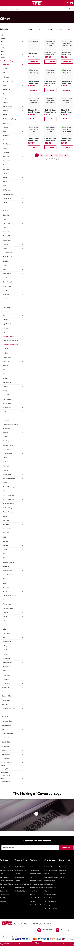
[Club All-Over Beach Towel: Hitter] (67, 74)
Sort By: (51, 30)
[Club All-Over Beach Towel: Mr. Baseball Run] (67, 45)
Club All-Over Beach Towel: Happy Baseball (50, 111)
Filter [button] (37, 943)
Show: (30, 29)
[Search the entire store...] (69, 9)
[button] (34, 62)
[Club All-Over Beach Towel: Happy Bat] (34, 103)
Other (49, 14)
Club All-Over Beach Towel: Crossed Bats (66, 140)
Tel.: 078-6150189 (48, 930)
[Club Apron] (34, 45)
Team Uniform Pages (8, 14)
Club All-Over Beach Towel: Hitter (66, 82)
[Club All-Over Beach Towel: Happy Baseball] (50, 103)
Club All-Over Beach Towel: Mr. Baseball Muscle (34, 82)
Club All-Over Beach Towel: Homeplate (50, 82)
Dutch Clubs (19, 14)
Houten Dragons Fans (40, 14)
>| (65, 155)
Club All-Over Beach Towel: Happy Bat (34, 111)
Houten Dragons (28, 14)
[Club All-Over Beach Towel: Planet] (50, 45)
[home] (0, 14)
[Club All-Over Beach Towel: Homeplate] (50, 74)
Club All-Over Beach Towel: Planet (50, 54)
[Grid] (29, 34)
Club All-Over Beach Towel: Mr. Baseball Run (66, 54)
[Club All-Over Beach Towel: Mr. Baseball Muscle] (34, 74)
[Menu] (2, 3)
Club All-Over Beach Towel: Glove (66, 111)
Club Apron (32, 53)
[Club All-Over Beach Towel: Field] (34, 131)
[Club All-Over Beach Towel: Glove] (67, 103)
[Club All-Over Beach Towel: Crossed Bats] (67, 131)
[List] (35, 34)
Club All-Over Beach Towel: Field (34, 140)
